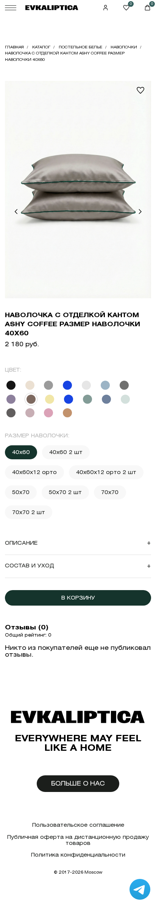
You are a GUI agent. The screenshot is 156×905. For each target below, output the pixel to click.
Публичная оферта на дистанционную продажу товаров (78, 840)
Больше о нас (78, 783)
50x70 (21, 492)
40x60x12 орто (34, 472)
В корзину (78, 598)
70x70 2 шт (28, 512)
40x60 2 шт (66, 452)
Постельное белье (80, 47)
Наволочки (124, 47)
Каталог (41, 47)
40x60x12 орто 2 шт (106, 472)
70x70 (110, 492)
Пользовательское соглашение (78, 825)
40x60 (21, 452)
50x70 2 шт (65, 492)
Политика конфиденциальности (78, 855)
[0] (126, 8)
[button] (16, 211)
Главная (14, 47)
